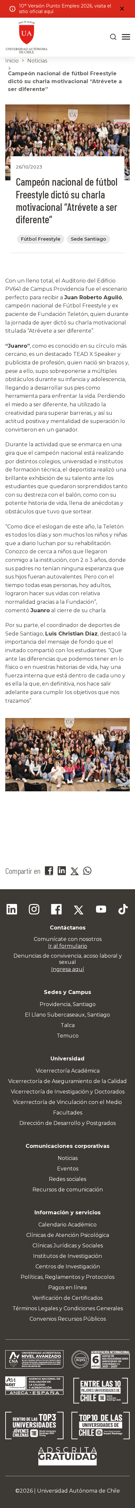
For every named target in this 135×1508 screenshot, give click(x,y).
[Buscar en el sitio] (113, 37)
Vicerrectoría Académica (68, 1071)
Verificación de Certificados (67, 1298)
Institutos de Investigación (67, 1256)
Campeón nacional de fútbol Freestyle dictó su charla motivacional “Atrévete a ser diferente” (65, 81)
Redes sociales (67, 1179)
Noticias (37, 61)
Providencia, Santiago (68, 1004)
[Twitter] (78, 910)
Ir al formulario (67, 946)
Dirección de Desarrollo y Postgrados (67, 1123)
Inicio (12, 61)
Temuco (68, 1036)
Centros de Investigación (67, 1266)
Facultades (67, 1113)
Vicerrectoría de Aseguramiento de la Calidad (67, 1081)
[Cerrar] (122, 9)
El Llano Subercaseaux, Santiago (67, 1015)
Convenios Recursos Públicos (67, 1319)
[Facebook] (56, 910)
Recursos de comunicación (67, 1189)
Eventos (67, 1169)
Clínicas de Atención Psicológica (67, 1235)
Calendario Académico (67, 1225)
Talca (68, 1025)
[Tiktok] (123, 910)
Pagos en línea (67, 1287)
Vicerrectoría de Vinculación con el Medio (67, 1102)
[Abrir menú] (126, 37)
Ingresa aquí (67, 969)
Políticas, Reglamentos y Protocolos (67, 1277)
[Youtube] (101, 910)
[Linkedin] (12, 910)
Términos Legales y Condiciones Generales (67, 1308)
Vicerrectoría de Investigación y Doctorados (68, 1092)
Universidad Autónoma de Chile (78, 1491)
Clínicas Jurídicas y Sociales (67, 1245)
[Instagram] (34, 910)
